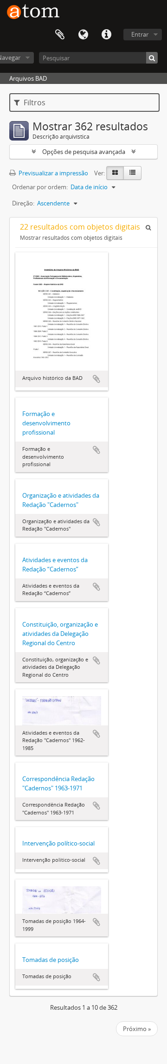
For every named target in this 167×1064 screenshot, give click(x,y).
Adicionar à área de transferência (96, 379)
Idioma (83, 34)
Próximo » (137, 1029)
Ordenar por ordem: (40, 187)
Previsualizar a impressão (52, 173)
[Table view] (132, 173)
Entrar (139, 34)
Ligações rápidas (106, 34)
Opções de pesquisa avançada (84, 151)
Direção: (23, 203)
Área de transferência (59, 34)
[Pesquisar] (152, 58)
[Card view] (115, 173)
